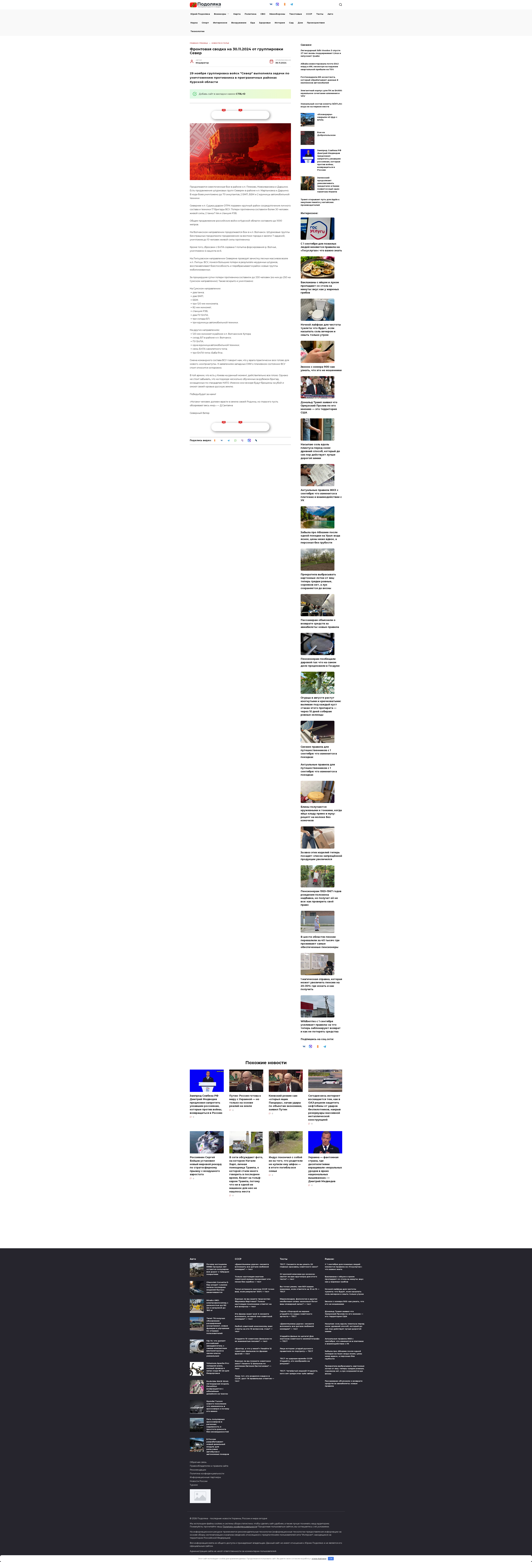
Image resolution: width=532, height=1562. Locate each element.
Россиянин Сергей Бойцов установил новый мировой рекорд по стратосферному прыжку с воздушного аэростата (206, 1166)
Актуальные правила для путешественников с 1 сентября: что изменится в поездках (319, 769)
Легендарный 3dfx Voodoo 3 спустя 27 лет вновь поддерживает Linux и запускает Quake (321, 53)
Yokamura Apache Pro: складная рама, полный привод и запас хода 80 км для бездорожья (217, 1368)
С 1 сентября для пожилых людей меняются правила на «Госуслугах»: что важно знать (321, 247)
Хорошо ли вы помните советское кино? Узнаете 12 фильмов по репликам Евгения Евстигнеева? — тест (253, 1365)
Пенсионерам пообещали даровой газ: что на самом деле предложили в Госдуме (320, 662)
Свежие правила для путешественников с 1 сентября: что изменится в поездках (319, 751)
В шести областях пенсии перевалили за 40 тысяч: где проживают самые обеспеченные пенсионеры (320, 942)
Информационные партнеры (205, 1477)
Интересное (220, 22)
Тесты (319, 14)
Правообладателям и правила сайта (209, 1466)
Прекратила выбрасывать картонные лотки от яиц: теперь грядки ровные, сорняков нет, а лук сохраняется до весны (318, 581)
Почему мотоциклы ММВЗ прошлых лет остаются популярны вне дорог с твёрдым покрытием (217, 1269)
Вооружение (238, 22)
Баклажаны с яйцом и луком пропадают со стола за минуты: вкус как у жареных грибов (320, 287)
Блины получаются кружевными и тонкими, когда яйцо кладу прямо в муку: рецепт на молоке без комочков (321, 813)
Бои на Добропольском (326, 133)
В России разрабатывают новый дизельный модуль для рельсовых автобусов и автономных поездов (217, 1446)
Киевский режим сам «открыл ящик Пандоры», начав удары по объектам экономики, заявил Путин (285, 1102)
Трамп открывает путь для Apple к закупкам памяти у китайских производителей (320, 202)
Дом (300, 22)
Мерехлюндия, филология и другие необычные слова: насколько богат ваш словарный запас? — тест (299, 1301)
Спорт (205, 22)
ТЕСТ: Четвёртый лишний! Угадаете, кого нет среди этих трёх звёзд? (299, 1372)
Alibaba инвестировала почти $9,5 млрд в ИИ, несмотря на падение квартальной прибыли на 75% (320, 67)
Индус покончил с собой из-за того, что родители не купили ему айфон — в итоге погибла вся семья (286, 1164)
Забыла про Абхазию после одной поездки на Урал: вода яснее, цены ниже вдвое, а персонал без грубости (320, 537)
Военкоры (220, 14)
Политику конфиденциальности (240, 1526)
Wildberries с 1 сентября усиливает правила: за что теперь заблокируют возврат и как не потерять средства (321, 1026)
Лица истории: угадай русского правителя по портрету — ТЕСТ (296, 1350)
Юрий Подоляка (200, 14)
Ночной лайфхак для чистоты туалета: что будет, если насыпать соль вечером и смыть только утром (321, 329)
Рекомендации (198, 1470)
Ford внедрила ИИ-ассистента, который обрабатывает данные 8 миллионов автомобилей (319, 80)
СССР (309, 14)
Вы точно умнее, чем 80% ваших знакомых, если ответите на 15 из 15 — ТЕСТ (299, 1289)
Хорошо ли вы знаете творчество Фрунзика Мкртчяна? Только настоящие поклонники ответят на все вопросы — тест (253, 1303)
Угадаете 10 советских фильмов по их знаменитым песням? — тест (253, 1340)
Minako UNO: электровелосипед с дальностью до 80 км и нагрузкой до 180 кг (217, 1305)
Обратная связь (198, 1462)
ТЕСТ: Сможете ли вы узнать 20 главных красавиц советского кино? (299, 1265)
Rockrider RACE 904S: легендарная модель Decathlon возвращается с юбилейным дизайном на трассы (217, 1387)
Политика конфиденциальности (207, 1473)
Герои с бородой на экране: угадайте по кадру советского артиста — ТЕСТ (296, 1313)
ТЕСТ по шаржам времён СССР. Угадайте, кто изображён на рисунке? (296, 1361)
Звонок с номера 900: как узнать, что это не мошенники (321, 368)
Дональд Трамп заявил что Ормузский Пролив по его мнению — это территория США (319, 407)
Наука (194, 22)
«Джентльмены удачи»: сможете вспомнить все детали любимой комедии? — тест (252, 1266)
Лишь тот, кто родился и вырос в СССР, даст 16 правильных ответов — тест (254, 1378)
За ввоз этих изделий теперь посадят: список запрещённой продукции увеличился (321, 856)
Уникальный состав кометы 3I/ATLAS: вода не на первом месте (321, 105)
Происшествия (316, 22)
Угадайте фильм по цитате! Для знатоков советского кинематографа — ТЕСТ (299, 1338)
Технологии (197, 31)
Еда (252, 22)
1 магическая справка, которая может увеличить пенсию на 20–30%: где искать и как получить (321, 984)
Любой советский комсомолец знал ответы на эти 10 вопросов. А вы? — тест (254, 1328)
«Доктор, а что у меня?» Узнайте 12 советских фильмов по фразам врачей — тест (253, 1351)
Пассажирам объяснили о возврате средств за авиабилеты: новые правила (320, 623)
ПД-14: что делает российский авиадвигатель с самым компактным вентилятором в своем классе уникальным (216, 1348)
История (280, 22)
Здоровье (265, 22)
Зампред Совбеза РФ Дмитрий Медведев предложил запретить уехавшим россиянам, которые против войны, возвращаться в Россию (329, 160)
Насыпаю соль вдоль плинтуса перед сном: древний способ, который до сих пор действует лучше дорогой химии (320, 451)
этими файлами (319, 1558)
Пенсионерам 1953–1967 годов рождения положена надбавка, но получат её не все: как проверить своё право (321, 898)
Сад (291, 22)
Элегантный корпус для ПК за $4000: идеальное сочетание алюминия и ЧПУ (321, 93)
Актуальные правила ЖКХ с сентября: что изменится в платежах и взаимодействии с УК (321, 495)
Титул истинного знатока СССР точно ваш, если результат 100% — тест (254, 1290)
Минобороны (277, 14)
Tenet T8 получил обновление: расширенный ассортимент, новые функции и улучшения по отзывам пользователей (217, 1326)
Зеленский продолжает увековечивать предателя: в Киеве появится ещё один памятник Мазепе (328, 184)
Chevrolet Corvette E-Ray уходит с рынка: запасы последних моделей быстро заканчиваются (217, 1287)
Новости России (198, 1481)
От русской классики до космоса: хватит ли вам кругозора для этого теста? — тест (298, 1276)
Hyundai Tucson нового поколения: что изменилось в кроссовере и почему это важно (217, 1406)
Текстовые (295, 14)
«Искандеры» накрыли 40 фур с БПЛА (327, 117)
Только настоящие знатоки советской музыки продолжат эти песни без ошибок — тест (253, 1279)
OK (330, 1558)
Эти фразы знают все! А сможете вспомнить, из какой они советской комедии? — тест (253, 1316)
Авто (330, 14)
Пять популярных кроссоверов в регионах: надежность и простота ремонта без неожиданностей (217, 1425)
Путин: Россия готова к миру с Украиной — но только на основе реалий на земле (245, 1100)
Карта (237, 14)
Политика (250, 14)
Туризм (194, 1485)
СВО (262, 14)
